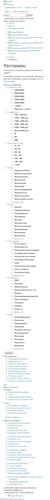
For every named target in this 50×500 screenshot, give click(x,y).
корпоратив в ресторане (18, 463)
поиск (29, 15)
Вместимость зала (15, 143)
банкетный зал (14, 443)
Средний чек (13, 112)
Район (10, 167)
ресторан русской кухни (17, 430)
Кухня (10, 314)
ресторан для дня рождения (19, 436)
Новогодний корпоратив (18, 358)
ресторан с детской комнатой (20, 454)
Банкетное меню (15, 87)
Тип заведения (14, 241)
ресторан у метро (15, 452)
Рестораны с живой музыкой (19, 408)
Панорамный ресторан (17, 371)
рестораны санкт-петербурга (19, 441)
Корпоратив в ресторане (18, 366)
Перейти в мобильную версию (12, 499)
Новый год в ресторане (17, 363)
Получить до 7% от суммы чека (20, 399)
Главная (11, 57)
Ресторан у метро (15, 376)
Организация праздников (18, 392)
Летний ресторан (15, 425)
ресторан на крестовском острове (21, 457)
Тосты (10, 394)
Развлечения (13, 277)
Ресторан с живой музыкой (19, 378)
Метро (11, 204)
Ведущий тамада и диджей (19, 473)
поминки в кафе (14, 459)
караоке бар (13, 428)
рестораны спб (14, 439)
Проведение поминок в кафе (20, 397)
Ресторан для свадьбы (17, 368)
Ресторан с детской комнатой (20, 380)
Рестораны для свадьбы (18, 405)
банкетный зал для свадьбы (19, 423)
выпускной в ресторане (17, 446)
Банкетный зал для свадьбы (19, 373)
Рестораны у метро (16, 410)
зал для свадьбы (15, 465)
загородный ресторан (17, 468)
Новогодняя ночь (15, 361)
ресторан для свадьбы (17, 450)
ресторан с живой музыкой (19, 432)
